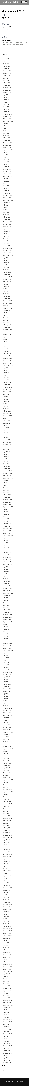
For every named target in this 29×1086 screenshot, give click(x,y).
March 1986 (6, 983)
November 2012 (7, 416)
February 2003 (7, 684)
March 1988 (6, 948)
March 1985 (6, 995)
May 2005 (5, 631)
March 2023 (6, 135)
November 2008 (7, 531)
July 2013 (5, 399)
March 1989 (6, 924)
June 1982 (6, 1031)
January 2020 (7, 219)
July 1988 (5, 940)
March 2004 (6, 665)
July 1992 (5, 864)
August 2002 (6, 694)
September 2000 (8, 732)
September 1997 (8, 780)
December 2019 (7, 222)
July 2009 (5, 512)
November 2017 (7, 279)
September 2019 (8, 229)
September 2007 (8, 564)
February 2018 (7, 272)
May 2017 (5, 289)
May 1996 (5, 797)
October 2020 (7, 198)
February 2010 (7, 495)
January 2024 (7, 112)
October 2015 (7, 334)
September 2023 (8, 121)
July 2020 (5, 205)
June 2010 (6, 485)
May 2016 (5, 318)
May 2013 (5, 404)
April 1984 (6, 1015)
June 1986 (6, 976)
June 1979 (6, 1048)
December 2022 (7, 143)
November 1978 (7, 1053)
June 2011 (6, 456)
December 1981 (7, 1034)
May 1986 (5, 979)
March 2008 (6, 550)
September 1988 (8, 936)
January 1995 (6, 816)
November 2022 (7, 145)
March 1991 (6, 883)
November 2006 (7, 588)
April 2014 (6, 377)
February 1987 (7, 962)
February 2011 (7, 466)
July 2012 (5, 425)
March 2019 (6, 243)
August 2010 (6, 480)
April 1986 (6, 981)
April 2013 (6, 406)
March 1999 (6, 761)
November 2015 (7, 332)
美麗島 (4, 37)
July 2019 (5, 234)
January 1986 (6, 986)
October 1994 (7, 821)
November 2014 (7, 361)
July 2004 (5, 655)
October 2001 (7, 713)
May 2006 (5, 603)
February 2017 (7, 296)
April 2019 (6, 241)
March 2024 (6, 107)
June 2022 (6, 155)
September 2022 (8, 150)
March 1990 (6, 900)
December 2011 (7, 442)
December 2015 (7, 329)
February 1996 (7, 801)
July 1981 (5, 1036)
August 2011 (6, 452)
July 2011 (5, 454)
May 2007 (5, 574)
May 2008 (5, 545)
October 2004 (7, 648)
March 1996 (6, 799)
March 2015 (6, 351)
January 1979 (6, 1051)
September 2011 (8, 449)
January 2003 (6, 686)
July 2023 (5, 126)
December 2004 (7, 643)
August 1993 (6, 840)
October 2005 (7, 619)
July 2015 (5, 341)
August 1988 (6, 938)
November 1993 (7, 835)
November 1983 (7, 1022)
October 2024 (7, 92)
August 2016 (6, 310)
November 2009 (7, 502)
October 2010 (7, 476)
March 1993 (6, 847)
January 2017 (6, 298)
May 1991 (5, 878)
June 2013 (6, 401)
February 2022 (7, 164)
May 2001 (5, 720)
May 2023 (5, 131)
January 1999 (6, 765)
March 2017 (6, 294)
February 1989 (7, 926)
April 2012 (6, 432)
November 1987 (7, 955)
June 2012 (6, 428)
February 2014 (7, 382)
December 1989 (7, 904)
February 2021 (7, 188)
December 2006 (7, 586)
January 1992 (6, 873)
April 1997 (6, 787)
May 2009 (5, 516)
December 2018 (7, 248)
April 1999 (6, 758)
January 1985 (6, 998)
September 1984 (8, 1005)
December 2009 (7, 500)
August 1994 (6, 823)
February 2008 (7, 552)
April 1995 (6, 811)
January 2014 (6, 385)
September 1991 (8, 876)
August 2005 (6, 624)
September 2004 (8, 650)
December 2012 (7, 413)
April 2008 (6, 547)
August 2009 (6, 509)
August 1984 (6, 1007)
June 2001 (6, 718)
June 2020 (6, 207)
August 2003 (6, 677)
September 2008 (8, 535)
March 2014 (6, 380)
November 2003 (7, 674)
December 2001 (7, 708)
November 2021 (7, 171)
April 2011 (6, 461)
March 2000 (6, 741)
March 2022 (6, 162)
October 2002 (7, 691)
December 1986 (7, 964)
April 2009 (6, 519)
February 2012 (7, 437)
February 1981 (7, 1043)
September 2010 (8, 478)
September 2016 (8, 308)
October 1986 (7, 969)
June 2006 (6, 600)
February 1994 (7, 828)
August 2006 (6, 595)
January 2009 (7, 526)
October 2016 (7, 306)
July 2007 (5, 569)
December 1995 (7, 804)
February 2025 (7, 83)
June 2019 (6, 236)
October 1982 (7, 1029)
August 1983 (6, 1027)
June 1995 (6, 806)
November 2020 (7, 195)
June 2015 (6, 344)
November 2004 (7, 646)
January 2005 (6, 641)
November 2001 (7, 710)
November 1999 (7, 746)
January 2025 (6, 85)
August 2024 (6, 95)
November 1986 (7, 967)
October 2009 (7, 504)
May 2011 (5, 459)
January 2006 (7, 612)
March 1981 (6, 1041)
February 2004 (7, 667)
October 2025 (7, 73)
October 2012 (7, 418)
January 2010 (6, 497)
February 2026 (7, 66)
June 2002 (6, 698)
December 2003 (7, 672)
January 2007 (7, 583)
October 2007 (7, 562)
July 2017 (5, 284)
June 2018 (6, 262)
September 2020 (8, 200)
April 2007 (6, 576)
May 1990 (5, 895)
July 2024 (5, 97)
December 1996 (7, 789)
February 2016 (7, 325)
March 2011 (6, 464)
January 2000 (7, 744)
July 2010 (5, 483)
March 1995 (6, 813)
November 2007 (7, 559)
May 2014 (5, 375)
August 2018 (6, 258)
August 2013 (6, 397)
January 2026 (7, 68)
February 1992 (7, 871)
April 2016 (6, 320)
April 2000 (6, 739)
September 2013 (8, 394)
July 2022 (5, 152)
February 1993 (7, 849)
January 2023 (6, 140)
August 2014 (6, 368)
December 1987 (7, 952)
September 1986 (8, 971)
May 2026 (5, 61)
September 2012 (8, 421)
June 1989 (6, 916)
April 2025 (6, 78)
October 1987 (7, 957)
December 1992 (7, 854)
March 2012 (6, 435)
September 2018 (8, 255)
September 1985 (8, 991)
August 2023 (6, 123)
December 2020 (7, 193)
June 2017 (6, 286)
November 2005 (7, 617)
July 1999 (5, 753)
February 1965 (7, 1060)
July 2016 (5, 313)
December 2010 (7, 471)
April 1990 (6, 897)
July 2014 (5, 370)
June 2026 (6, 59)
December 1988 (7, 928)
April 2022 (6, 159)
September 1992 (8, 859)
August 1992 (6, 861)
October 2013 (7, 392)
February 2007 (7, 581)
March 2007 (6, 579)
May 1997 (5, 785)
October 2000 (7, 730)
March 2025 (6, 80)
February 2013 (7, 411)
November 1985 (7, 988)
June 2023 (6, 128)
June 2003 (6, 682)
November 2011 (7, 444)
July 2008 (5, 540)
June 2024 (6, 100)
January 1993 (6, 852)
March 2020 (6, 215)
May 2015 (5, 346)
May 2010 (5, 488)
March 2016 (6, 322)
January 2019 (6, 246)
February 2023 (7, 138)
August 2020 (6, 203)
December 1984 (7, 1000)
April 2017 (6, 291)
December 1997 (7, 773)
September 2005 (8, 622)
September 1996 (8, 792)
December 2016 (7, 301)
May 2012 (5, 430)
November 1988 (7, 931)
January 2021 (6, 191)
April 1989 (6, 921)
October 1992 (7, 856)
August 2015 (6, 339)
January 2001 (6, 725)
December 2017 (7, 277)
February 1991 (7, 885)
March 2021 (6, 186)
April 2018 (6, 267)
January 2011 (6, 468)
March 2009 (6, 521)
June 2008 (6, 543)
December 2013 (7, 387)
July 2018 (5, 260)
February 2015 (7, 353)
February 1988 (7, 950)
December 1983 (7, 1019)
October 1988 (7, 933)
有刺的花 (5, 24)
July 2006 (5, 598)
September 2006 (8, 593)
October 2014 (7, 363)
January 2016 (6, 327)
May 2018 (5, 265)
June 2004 (6, 658)
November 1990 (7, 888)
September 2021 (8, 176)
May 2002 (5, 701)
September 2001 (8, 715)
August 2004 (6, 653)
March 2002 (6, 706)
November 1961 (7, 1062)
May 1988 (5, 945)
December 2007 (7, 557)
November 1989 (7, 907)
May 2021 (5, 183)
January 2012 (6, 440)
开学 (3, 15)
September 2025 (8, 76)
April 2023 (6, 133)
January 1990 (6, 902)
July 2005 (5, 627)
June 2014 (6, 373)
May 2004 (5, 660)
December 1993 (7, 833)
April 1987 (6, 959)
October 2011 (7, 447)
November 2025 (7, 71)
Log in (4, 1070)
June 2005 (6, 629)
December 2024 (7, 88)
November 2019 (7, 224)
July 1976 (5, 1055)
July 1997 (5, 782)
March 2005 (6, 636)
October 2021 (7, 174)
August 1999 (6, 751)
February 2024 (7, 109)
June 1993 (6, 842)
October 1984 (7, 1003)
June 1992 (6, 866)
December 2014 (7, 358)
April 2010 (6, 490)
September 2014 (8, 365)
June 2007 (6, 571)
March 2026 (6, 64)
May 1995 (5, 809)
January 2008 (7, 555)
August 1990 (6, 890)
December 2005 (7, 615)
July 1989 (5, 914)
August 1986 (6, 974)
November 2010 (7, 473)
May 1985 (5, 993)
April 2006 (6, 605)
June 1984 (6, 1012)
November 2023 (7, 116)
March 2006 (6, 607)
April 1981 (6, 1039)
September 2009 (8, 507)
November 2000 (7, 727)
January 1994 (6, 830)
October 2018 (7, 253)
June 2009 (6, 514)
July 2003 (5, 679)
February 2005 (7, 638)
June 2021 (6, 181)
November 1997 (7, 775)
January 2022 (7, 167)
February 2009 (7, 524)
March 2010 (6, 492)
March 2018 (6, 270)
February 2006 (7, 610)
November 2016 (7, 303)
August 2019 (6, 231)
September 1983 (8, 1024)
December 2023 (7, 114)
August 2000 (6, 734)
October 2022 (7, 147)
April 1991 (6, 880)
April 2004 (6, 662)
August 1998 (6, 768)
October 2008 (7, 533)
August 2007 (6, 567)
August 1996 (6, 794)
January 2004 (7, 670)
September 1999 (8, 749)
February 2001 (7, 722)
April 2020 (6, 212)
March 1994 (6, 825)
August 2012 (6, 423)
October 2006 (7, 591)
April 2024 (6, 104)
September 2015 (8, 337)
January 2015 (6, 356)
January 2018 (6, 274)
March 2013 (6, 409)
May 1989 (5, 919)
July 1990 (5, 892)
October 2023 (7, 119)
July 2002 (5, 696)
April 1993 (6, 845)
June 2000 (6, 737)
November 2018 (7, 250)
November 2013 (7, 389)
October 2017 (7, 282)
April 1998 (6, 770)
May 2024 (5, 102)
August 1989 (6, 912)
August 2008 (6, 538)
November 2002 (7, 689)
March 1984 (6, 1017)
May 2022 (5, 157)
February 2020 (7, 217)
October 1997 (7, 777)
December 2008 (7, 528)
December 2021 (7, 169)
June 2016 (6, 315)
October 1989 (7, 909)
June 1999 (6, 756)
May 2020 (5, 210)
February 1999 (7, 763)
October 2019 (7, 226)
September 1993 (8, 837)
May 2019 (5, 238)
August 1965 (6, 1058)
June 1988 (6, 943)
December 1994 (7, 818)
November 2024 (7, 90)
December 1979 (7, 1046)
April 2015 (6, 349)
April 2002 (6, 703)
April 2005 (6, 634)
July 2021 (5, 179)
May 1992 (5, 868)
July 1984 (5, 1010)
